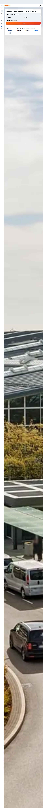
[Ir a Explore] (1, 16)
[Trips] (1, 24)
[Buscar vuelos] (1, 9)
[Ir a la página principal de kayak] (7, 5)
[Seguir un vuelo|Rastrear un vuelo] (1, 18)
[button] (2, 5)
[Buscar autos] (1, 13)
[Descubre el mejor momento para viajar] (1, 21)
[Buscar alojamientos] (1, 11)
